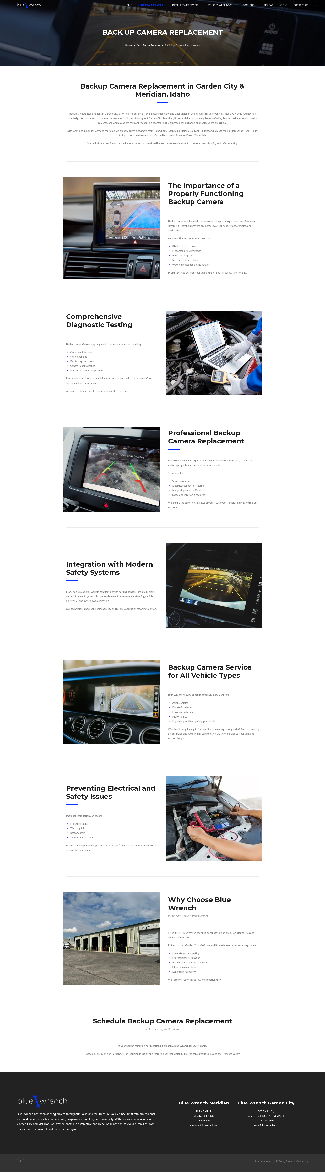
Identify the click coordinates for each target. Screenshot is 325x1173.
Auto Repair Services (148, 45)
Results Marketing (297, 1161)
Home (128, 45)
